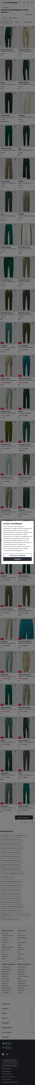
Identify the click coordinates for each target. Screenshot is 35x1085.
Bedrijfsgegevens (18, 550)
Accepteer (17, 559)
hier (20, 548)
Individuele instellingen (17, 555)
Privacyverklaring (8, 550)
